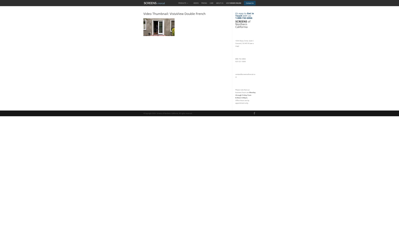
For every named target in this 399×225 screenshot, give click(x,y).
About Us (219, 3)
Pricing (204, 3)
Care (211, 3)
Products (182, 3)
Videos (196, 3)
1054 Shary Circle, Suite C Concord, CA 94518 (244, 43)
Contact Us (250, 3)
